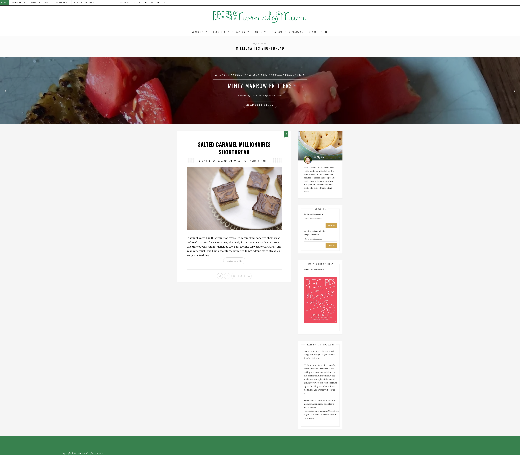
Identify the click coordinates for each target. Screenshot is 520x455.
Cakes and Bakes (230, 160)
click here (315, 358)
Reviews (277, 31)
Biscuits (214, 160)
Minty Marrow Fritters (260, 86)
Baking (240, 31)
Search (314, 31)
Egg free (269, 74)
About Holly (18, 2)
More (258, 31)
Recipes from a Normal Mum (314, 269)
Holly (255, 95)
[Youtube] (152, 2)
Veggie (299, 74)
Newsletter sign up (84, 2)
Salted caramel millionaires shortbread (234, 148)
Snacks (284, 74)
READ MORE (234, 260)
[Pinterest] (146, 2)
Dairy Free (229, 74)
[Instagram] (163, 2)
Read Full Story (260, 104)
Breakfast (250, 74)
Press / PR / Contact (41, 2)
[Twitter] (140, 2)
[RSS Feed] (158, 2)
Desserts (219, 31)
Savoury (197, 31)
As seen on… (62, 2)
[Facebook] (134, 2)
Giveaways (296, 31)
